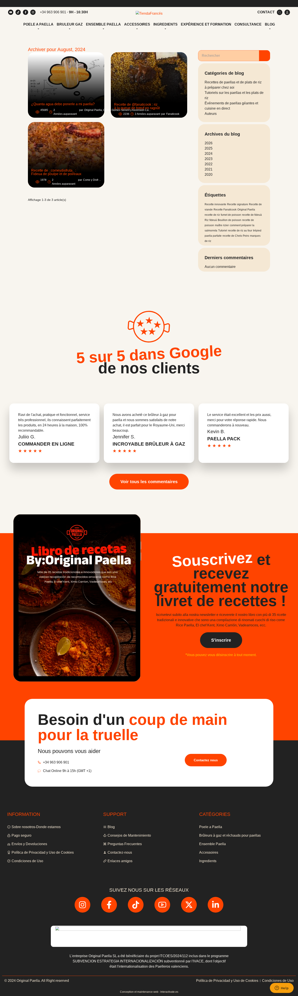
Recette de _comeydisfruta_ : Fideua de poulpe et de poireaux (56, 172)
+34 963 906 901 (53, 12)
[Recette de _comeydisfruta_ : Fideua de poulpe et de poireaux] (66, 155)
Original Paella (246, 209)
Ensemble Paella (103, 24)
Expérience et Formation (206, 24)
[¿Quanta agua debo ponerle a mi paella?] (66, 85)
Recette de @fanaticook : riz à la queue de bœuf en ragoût (137, 106)
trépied (257, 230)
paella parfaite (213, 235)
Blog (270, 24)
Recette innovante (215, 204)
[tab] (38, 25)
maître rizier (222, 225)
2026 (208, 143)
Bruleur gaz (70, 24)
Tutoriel (222, 230)
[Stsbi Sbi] (10, 12)
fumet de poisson (231, 214)
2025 (208, 148)
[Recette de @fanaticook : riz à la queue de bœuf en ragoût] (149, 85)
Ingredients (165, 24)
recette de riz (212, 214)
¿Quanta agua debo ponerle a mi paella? (63, 104)
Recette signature (237, 204)
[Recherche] (279, 12)
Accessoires (137, 24)
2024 (208, 153)
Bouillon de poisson (229, 220)
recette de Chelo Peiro (236, 235)
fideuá (213, 220)
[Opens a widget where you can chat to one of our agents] (282, 988)
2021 (208, 169)
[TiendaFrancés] (149, 13)
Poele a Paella (38, 24)
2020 (208, 174)
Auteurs (211, 113)
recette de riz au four (240, 230)
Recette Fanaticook (225, 209)
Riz (207, 220)
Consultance (248, 24)
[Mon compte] (287, 12)
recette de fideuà (252, 214)
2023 (208, 159)
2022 (208, 164)
